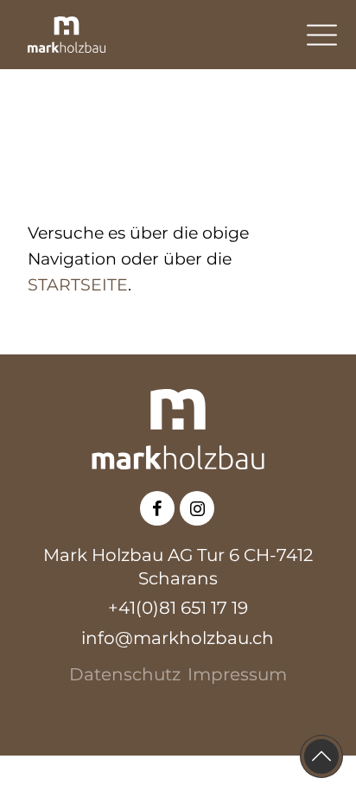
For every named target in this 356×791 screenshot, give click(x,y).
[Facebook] (157, 508)
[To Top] (321, 756)
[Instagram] (197, 508)
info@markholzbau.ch (177, 638)
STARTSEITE (78, 285)
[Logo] (66, 34)
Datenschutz (125, 674)
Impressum (237, 674)
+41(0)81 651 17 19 (178, 607)
